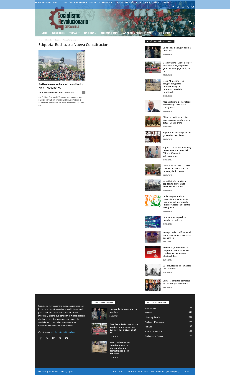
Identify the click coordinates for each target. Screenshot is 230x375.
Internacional (109, 32)
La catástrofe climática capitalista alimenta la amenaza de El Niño (174, 184)
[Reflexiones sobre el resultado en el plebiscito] (61, 65)
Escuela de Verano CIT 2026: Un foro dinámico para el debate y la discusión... (176, 168)
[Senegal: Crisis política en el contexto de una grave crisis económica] (153, 237)
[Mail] (183, 7)
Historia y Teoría (148, 2)
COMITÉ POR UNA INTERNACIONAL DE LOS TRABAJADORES (88, 2)
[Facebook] (173, 7)
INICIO (44, 32)
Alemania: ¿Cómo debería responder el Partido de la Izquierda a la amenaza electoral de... (176, 251)
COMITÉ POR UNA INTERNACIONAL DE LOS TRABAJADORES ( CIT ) (152, 371)
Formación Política (127, 2)
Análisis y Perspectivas (137, 32)
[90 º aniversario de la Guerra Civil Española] (153, 270)
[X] (188, 7)
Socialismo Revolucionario (50, 92)
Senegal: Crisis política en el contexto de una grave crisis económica (177, 235)
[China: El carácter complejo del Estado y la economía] (153, 285)
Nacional (90, 32)
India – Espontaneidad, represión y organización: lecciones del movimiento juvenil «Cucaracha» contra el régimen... (176, 202)
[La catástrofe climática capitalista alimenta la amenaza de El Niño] (153, 185)
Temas (73, 32)
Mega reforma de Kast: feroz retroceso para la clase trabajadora (177, 104)
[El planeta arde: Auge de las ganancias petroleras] (153, 137)
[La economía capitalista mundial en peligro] (153, 222)
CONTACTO (167, 2)
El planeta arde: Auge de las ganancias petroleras (177, 134)
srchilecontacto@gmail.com (63, 332)
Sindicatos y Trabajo (154, 336)
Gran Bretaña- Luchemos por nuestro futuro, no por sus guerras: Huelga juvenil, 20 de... (177, 67)
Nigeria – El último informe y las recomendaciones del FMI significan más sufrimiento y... (177, 151)
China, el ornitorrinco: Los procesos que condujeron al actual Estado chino (177, 120)
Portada (148, 327)
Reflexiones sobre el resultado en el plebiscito (60, 86)
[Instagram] (178, 7)
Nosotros (58, 32)
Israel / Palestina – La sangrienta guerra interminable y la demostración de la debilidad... (173, 86)
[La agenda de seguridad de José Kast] (153, 52)
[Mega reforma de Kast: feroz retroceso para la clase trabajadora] (153, 106)
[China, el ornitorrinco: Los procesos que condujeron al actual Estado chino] (153, 121)
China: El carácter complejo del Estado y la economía (176, 282)
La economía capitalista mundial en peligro (175, 218)
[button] (190, 22)
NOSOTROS (117, 371)
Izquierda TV (166, 32)
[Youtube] (192, 7)
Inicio (40, 40)
